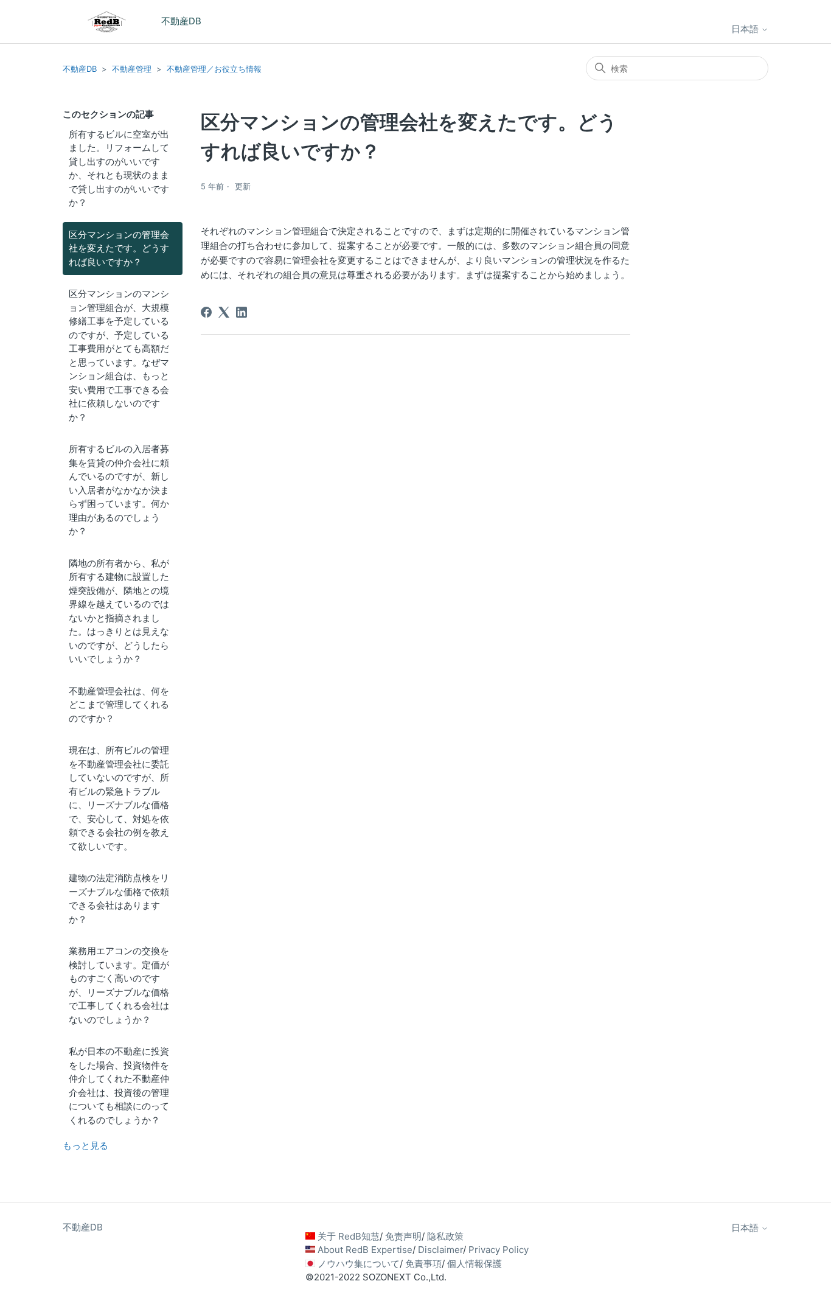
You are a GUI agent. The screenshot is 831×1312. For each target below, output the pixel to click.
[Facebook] (206, 312)
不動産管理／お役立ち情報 (214, 69)
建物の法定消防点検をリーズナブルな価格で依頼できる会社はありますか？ (119, 898)
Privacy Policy (498, 1249)
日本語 (746, 29)
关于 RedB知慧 (349, 1236)
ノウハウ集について (359, 1263)
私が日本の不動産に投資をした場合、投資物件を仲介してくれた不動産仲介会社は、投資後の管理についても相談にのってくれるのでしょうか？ (119, 1085)
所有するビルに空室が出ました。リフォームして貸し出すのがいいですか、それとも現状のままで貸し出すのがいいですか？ (119, 168)
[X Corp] (223, 312)
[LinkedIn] (241, 312)
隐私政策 (445, 1236)
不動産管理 (131, 69)
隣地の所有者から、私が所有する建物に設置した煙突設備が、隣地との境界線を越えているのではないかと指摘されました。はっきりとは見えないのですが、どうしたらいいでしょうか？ (119, 611)
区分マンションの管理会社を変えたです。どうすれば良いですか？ (119, 248)
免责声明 (403, 1236)
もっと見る (85, 1145)
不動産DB (80, 69)
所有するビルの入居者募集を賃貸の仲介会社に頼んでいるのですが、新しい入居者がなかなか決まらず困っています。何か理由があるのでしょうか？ (119, 490)
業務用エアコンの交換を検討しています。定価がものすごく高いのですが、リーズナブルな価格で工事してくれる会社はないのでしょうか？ (119, 985)
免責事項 (423, 1263)
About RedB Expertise (365, 1249)
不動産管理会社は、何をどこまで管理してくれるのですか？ (119, 704)
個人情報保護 (474, 1263)
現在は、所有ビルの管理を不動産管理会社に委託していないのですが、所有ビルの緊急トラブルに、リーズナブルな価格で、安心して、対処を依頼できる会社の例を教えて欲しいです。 (119, 798)
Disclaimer (440, 1249)
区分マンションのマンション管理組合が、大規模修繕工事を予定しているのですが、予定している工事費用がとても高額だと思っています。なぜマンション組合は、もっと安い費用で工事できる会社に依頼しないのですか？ (119, 355)
